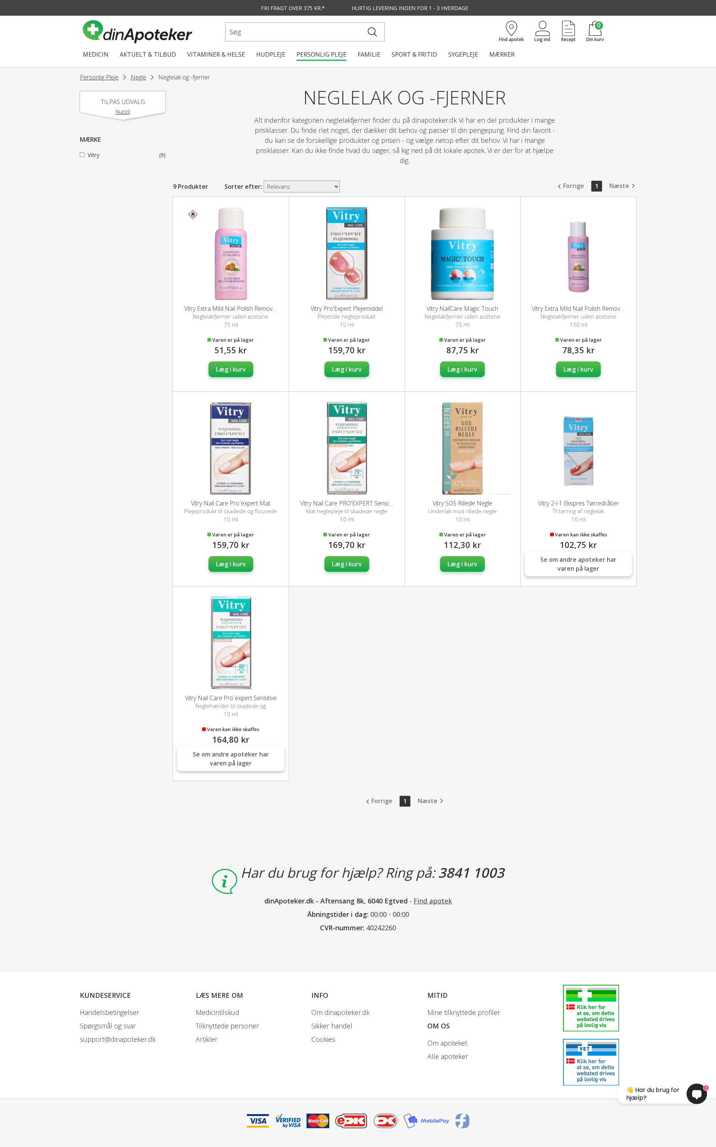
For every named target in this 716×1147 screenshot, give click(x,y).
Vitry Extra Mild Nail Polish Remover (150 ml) (590, 308)
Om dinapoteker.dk (340, 1012)
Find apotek (433, 900)
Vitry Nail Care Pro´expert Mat (230, 503)
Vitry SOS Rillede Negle (462, 503)
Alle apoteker (447, 1056)
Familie (369, 54)
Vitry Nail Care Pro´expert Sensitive (231, 698)
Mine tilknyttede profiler (463, 1012)
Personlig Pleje (321, 54)
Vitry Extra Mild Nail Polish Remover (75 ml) (241, 308)
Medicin (96, 54)
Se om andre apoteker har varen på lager (578, 564)
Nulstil (123, 111)
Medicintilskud (217, 1012)
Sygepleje (463, 54)
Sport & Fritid (414, 54)
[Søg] (372, 32)
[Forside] (152, 31)
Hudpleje (270, 54)
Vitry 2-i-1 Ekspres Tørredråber (578, 503)
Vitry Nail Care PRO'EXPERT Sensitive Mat (355, 503)
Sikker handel (331, 1025)
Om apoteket (447, 1042)
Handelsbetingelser (109, 1012)
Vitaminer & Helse (216, 54)
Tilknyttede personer (227, 1025)
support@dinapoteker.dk (118, 1039)
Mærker (502, 54)
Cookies (323, 1039)
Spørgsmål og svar (108, 1025)
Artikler (206, 1039)
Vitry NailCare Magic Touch (462, 308)
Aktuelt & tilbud (148, 54)
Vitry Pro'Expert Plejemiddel (347, 308)
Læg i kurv (231, 369)
